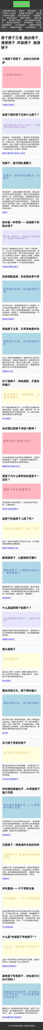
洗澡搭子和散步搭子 (10, 267)
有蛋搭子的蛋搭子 (26, 13)
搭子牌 (5, 733)
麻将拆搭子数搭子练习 (11, 466)
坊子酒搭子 (6, 418)
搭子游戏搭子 (20, 25)
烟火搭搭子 (6, 681)
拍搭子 (5, 212)
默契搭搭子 (6, 598)
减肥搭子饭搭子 (8, 639)
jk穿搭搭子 (6, 835)
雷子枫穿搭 (28, 23)
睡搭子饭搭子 (26, 18)
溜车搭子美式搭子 (14, 23)
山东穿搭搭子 (31, 27)
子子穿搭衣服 (7, 927)
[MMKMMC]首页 (9, 11)
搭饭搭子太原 (7, 371)
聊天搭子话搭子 (15, 20)
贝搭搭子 (5, 878)
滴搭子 (21, 11)
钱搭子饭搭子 (12, 18)
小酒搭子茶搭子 (8, 105)
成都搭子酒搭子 (16, 27)
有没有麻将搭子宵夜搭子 (12, 1017)
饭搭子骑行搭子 (24, 16)
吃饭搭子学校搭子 (9, 966)
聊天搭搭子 (32, 11)
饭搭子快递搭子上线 (10, 548)
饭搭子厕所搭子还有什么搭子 (13, 153)
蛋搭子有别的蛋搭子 (10, 509)
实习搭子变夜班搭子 (10, 779)
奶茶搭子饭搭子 (8, 319)
